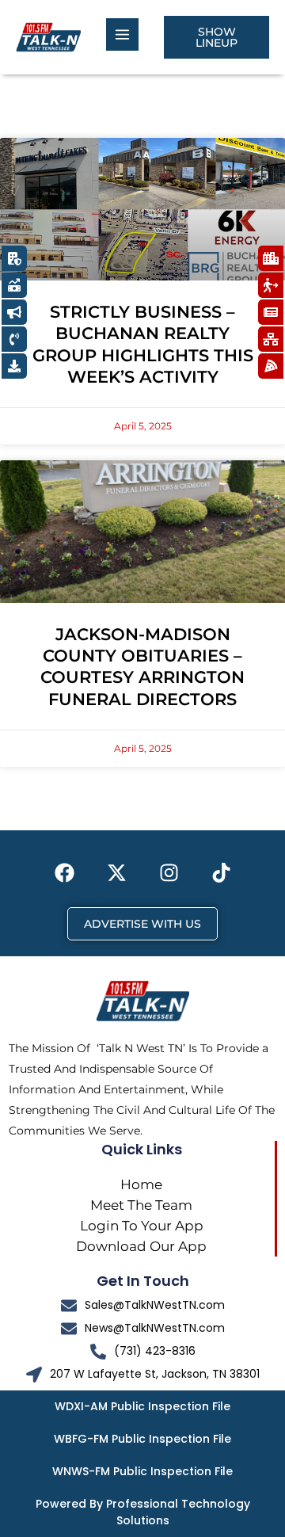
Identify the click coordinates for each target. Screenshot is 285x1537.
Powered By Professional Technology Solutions (143, 1512)
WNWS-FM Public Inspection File (142, 1471)
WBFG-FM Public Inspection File (142, 1439)
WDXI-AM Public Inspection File (142, 1406)
